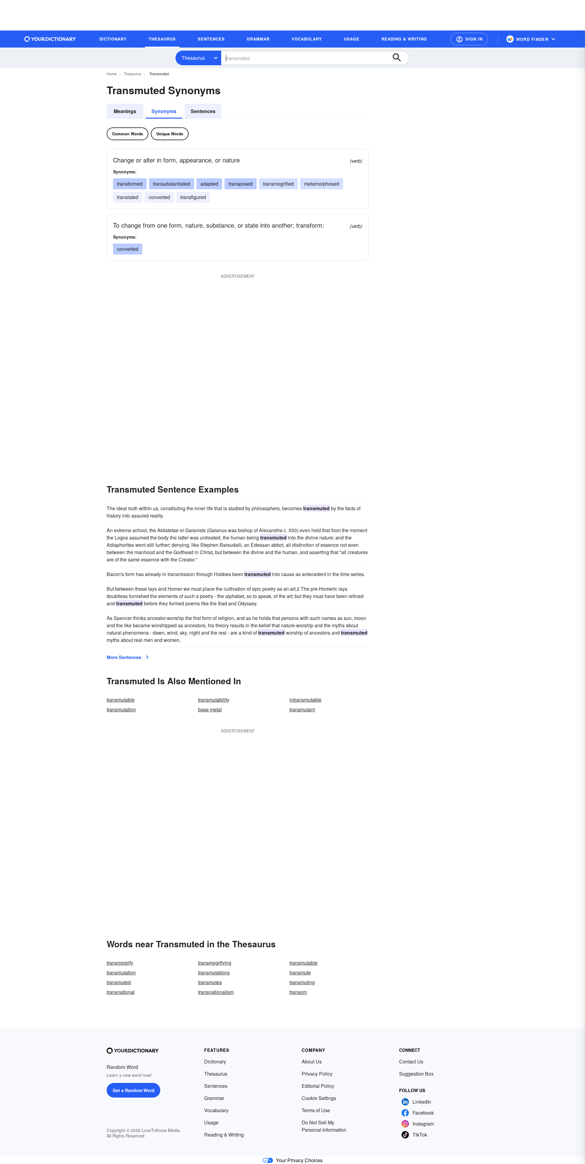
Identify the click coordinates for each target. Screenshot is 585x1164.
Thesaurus (193, 57)
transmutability (213, 699)
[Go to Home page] (50, 39)
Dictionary (215, 1061)
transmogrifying (214, 962)
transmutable (121, 699)
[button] (469, 39)
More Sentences (124, 657)
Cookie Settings (319, 1098)
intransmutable (305, 699)
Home (112, 73)
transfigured (193, 197)
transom (298, 991)
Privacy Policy (317, 1073)
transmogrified (278, 183)
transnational (121, 991)
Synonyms (163, 111)
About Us (312, 1061)
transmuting (302, 982)
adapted (209, 183)
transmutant (302, 709)
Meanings (125, 111)
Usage (211, 1122)
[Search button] (400, 58)
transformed (130, 183)
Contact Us (411, 1061)
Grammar (214, 1098)
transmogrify (120, 962)
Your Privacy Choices (299, 1160)
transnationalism (216, 991)
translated (127, 197)
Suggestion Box (416, 1073)
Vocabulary (216, 1110)
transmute (300, 972)
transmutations (214, 972)
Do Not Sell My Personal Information (324, 1126)
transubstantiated (171, 183)
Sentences (203, 111)
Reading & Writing (224, 1134)
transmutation (121, 709)
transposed (241, 183)
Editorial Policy (318, 1085)
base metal (210, 709)
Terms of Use (316, 1110)
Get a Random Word (133, 1090)
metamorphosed (321, 183)
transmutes (210, 982)
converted (159, 197)
